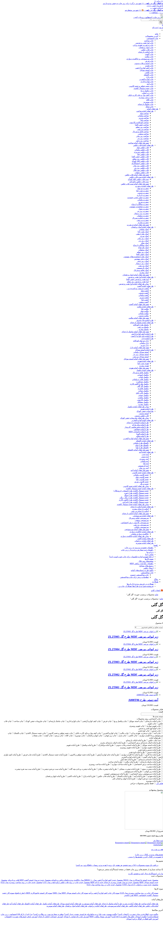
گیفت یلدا (145, 300)
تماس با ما (149, 554)
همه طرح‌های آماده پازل (139, 348)
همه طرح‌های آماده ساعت (138, 143)
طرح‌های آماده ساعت (144, 111)
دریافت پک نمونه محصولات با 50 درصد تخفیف (140, 865)
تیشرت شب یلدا (142, 191)
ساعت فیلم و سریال (140, 132)
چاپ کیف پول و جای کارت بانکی (140, 95)
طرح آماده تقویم (147, 409)
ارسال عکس (148, 568)
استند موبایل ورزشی (141, 357)
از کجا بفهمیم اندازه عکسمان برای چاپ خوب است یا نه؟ (131, 557)
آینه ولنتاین (144, 461)
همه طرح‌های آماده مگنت (139, 318)
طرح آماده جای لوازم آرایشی (142, 336)
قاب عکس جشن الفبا (140, 157)
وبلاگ (156, 579)
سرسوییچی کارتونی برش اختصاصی (135, 523)
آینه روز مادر (144, 468)
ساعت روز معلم (142, 127)
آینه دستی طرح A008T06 (143, 700)
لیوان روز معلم (143, 252)
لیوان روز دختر (143, 261)
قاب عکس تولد (143, 147)
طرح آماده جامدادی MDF (139, 432)
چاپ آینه (150, 84)
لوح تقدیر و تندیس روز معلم (138, 282)
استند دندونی (144, 413)
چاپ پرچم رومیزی (146, 97)
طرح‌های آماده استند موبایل (70, 904)
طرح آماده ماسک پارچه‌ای (112, 904)
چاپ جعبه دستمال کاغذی (143, 88)
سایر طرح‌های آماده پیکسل (138, 407)
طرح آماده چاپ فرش (144, 320)
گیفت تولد (145, 291)
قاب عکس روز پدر (141, 168)
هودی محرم (144, 366)
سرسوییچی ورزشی (141, 525)
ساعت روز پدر (143, 138)
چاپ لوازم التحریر (146, 79)
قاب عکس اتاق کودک (140, 161)
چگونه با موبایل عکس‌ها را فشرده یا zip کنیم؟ (129, 917)
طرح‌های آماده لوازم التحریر (142, 420)
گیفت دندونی (144, 293)
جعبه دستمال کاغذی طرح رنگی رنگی (134, 498)
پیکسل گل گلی (143, 386)
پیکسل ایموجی (143, 375)
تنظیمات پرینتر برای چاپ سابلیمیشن (134, 577)
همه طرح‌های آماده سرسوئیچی (136, 529)
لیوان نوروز (144, 236)
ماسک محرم (144, 329)
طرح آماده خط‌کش (141, 429)
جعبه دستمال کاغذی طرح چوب (136, 493)
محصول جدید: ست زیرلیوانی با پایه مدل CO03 (140, 885)
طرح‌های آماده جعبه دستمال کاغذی (139, 488)
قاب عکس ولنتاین (141, 150)
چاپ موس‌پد (148, 102)
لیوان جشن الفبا (142, 254)
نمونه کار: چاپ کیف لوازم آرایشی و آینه (104, 893)
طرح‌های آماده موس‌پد (144, 543)
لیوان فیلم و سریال (141, 270)
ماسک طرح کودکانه (141, 325)
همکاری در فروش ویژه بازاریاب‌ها (140, 584)
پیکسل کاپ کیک (142, 393)
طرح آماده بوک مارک (140, 425)
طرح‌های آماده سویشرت (91, 904)
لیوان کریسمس (143, 268)
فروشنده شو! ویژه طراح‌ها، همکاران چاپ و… (135, 586)
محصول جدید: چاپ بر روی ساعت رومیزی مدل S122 (21, 882)
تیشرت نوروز (143, 202)
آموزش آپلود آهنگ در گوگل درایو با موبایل (142, 919)
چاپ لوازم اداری (146, 82)
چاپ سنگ (149, 107)
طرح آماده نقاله (142, 436)
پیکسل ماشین (143, 398)
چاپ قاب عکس (147, 50)
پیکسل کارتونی (143, 400)
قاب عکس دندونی (141, 416)
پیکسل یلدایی (143, 377)
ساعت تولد (144, 113)
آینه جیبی (145, 454)
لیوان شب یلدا (143, 232)
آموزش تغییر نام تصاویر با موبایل (76, 917)
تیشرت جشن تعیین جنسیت (138, 197)
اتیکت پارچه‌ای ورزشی (140, 511)
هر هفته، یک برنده (115, 865)
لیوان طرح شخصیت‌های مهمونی (136, 257)
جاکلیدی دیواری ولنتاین (140, 534)
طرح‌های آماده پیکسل (144, 370)
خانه (156, 34)
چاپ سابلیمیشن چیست (139, 575)
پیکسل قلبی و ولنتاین (140, 379)
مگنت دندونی (143, 316)
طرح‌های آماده (152, 109)
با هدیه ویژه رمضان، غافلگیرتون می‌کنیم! (92, 865)
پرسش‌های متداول (146, 566)
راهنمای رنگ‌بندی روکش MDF (141, 563)
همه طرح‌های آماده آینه (140, 470)
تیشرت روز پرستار (141, 213)
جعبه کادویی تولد (142, 477)
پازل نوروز (144, 345)
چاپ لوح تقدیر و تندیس (144, 43)
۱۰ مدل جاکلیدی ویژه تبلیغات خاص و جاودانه (72, 880)
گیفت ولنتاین (144, 295)
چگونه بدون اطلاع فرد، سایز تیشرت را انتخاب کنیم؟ (138, 914)
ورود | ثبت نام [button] (157, 27)
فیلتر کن (159, 783)
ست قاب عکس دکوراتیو (139, 182)
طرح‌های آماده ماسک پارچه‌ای (141, 323)
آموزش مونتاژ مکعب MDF (100, 917)
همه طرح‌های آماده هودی (139, 368)
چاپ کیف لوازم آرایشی (144, 68)
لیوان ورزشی (143, 266)
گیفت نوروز (144, 297)
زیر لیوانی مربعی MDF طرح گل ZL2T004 (133, 649)
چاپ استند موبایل (146, 70)
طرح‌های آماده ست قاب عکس (141, 177)
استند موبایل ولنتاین (141, 352)
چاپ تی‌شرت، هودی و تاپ (143, 45)
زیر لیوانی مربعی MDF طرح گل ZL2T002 (133, 674)
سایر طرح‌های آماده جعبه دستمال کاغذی (133, 504)
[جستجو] (161, 22)
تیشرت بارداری (143, 195)
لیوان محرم (144, 272)
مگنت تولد (145, 311)
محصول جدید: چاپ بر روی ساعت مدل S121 (104, 885)
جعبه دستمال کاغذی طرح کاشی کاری (134, 500)
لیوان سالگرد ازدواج (141, 245)
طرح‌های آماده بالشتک (144, 441)
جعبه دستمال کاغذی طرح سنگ (136, 495)
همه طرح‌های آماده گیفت (139, 304)
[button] (162, 25)
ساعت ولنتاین (143, 116)
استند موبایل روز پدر (141, 354)
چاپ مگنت (149, 57)
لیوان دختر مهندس (141, 259)
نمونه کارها (149, 559)
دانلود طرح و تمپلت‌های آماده (142, 570)
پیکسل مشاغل (143, 402)
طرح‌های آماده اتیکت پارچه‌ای (141, 507)
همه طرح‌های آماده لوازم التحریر (136, 438)
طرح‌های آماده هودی (145, 361)
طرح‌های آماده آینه (146, 452)
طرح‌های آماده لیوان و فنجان (142, 227)
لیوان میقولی (143, 250)
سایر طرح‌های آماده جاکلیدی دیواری (135, 536)
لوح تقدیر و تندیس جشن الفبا (137, 279)
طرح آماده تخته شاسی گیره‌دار (137, 427)
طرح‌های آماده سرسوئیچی (143, 516)
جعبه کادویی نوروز (141, 482)
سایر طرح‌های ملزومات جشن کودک (134, 418)
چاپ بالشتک (148, 75)
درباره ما (150, 552)
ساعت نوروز (144, 118)
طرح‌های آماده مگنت (145, 307)
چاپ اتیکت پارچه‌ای (145, 52)
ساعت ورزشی (143, 129)
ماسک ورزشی (143, 327)
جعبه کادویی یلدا (142, 479)
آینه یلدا (146, 463)
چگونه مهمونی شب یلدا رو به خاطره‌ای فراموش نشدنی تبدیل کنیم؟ (90, 914)
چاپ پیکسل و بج (147, 91)
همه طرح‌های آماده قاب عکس (137, 175)
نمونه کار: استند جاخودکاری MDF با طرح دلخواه (33, 893)
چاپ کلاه (149, 100)
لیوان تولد (145, 243)
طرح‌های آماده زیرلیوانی (143, 541)
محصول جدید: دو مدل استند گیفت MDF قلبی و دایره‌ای (29, 880)
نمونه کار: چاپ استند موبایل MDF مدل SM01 (70, 893)
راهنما (156, 545)
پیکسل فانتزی (143, 388)
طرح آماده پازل (147, 338)
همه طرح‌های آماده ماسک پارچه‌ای (135, 332)
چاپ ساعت (148, 41)
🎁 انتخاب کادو (157, 590)
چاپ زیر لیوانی (147, 93)
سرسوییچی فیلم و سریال (139, 518)
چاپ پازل (149, 77)
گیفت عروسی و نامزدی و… (138, 288)
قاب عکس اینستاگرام (140, 163)
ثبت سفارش (158, 840)
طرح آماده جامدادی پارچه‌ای (137, 423)
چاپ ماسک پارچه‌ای (145, 104)
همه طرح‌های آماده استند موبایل (136, 359)
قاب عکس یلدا (143, 154)
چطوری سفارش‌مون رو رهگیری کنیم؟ (48, 914)
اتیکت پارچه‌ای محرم (140, 509)
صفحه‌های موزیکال (145, 561)
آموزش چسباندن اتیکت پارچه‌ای (50, 917)
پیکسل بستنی (143, 395)
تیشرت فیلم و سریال (140, 218)
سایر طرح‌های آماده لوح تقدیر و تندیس (134, 284)
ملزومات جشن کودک (145, 411)
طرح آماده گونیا (142, 434)
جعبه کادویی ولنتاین (141, 475)
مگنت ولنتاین (143, 313)
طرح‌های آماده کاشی (145, 538)
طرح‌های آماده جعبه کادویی (142, 473)
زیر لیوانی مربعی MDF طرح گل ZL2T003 (133, 661)
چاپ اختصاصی (152, 38)
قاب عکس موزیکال (141, 170)
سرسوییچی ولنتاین (141, 527)
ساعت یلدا (144, 120)
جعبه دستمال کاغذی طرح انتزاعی (135, 502)
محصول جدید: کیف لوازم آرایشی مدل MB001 (103, 880)
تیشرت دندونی (143, 193)
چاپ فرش (149, 61)
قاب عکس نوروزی (141, 152)
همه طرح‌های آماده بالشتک (138, 450)
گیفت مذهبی (144, 302)
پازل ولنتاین (144, 343)
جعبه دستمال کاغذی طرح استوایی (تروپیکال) (131, 491)
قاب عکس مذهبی (142, 172)
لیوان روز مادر (143, 238)
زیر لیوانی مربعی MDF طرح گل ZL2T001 (133, 687)
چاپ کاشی (149, 72)
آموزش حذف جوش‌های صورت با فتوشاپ (21, 917)
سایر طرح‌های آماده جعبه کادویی (136, 486)
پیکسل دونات (143, 391)
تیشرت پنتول (144, 209)
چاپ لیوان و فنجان (146, 47)
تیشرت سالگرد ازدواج (140, 204)
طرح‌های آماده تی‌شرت (144, 186)
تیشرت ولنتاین (143, 200)
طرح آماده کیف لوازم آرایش (142, 334)
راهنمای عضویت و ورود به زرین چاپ (139, 548)
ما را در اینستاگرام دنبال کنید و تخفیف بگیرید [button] (145, 874)
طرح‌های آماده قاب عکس (143, 145)
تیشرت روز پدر (143, 211)
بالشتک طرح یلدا (142, 448)
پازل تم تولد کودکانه (141, 341)
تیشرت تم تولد (143, 188)
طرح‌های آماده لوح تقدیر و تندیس (140, 277)
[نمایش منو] (162, 30)
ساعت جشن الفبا (142, 125)
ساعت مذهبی (143, 134)
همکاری (155, 582)
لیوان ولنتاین (144, 229)
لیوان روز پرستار (142, 263)
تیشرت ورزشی (143, 220)
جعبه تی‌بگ (144, 484)
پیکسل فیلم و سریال (140, 373)
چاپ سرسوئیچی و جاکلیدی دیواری (139, 59)
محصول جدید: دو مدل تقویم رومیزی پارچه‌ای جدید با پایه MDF (114, 882)
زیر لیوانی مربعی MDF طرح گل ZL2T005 (133, 636)
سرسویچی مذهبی (142, 520)
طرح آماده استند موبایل (144, 350)
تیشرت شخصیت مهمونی (139, 207)
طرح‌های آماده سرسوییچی (117, 906)
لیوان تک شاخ (143, 247)
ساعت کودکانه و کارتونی (139, 122)
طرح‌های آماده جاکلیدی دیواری (141, 532)
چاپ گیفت (149, 54)
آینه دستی (145, 457)
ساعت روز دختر (142, 141)
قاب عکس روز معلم (140, 159)
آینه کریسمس (143, 466)
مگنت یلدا (145, 309)
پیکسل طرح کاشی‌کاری (139, 384)
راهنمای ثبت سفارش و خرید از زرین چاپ (137, 550)
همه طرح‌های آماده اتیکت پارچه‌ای (135, 513)
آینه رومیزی (144, 459)
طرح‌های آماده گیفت (145, 286)
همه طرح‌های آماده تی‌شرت (138, 225)
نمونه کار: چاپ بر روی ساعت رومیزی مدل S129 (139, 893)
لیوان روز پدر (143, 241)
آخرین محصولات (151, 36)
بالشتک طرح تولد (142, 445)
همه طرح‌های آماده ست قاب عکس (135, 184)
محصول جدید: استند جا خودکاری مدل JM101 (140, 880)
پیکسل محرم (143, 404)
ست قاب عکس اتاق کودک (138, 179)
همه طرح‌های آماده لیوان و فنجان (136, 275)
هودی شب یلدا (143, 363)
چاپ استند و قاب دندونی (143, 63)
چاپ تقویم (149, 66)
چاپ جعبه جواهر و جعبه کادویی (141, 86)
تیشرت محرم (143, 222)
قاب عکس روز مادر (141, 166)
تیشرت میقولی (143, 216)
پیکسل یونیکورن (142, 382)
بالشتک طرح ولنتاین (141, 443)
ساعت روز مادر (142, 136)
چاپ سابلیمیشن (147, 573)
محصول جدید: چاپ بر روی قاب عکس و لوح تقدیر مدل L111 (66, 882)
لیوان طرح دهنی (142, 234)
